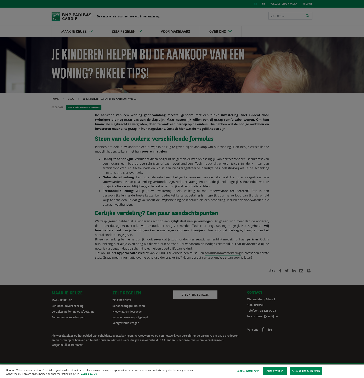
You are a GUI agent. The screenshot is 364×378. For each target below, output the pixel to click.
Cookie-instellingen (248, 371)
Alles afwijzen (275, 371)
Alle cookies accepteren (306, 371)
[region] (182, 371)
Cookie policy (89, 374)
